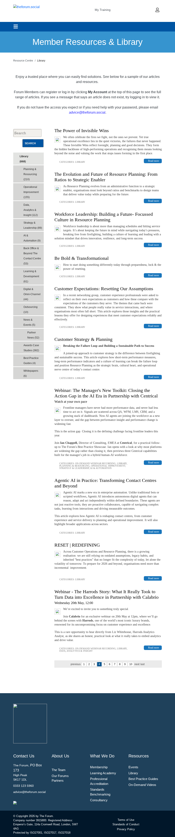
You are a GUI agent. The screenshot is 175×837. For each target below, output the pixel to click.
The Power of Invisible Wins (81, 130)
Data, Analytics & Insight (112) (30, 210)
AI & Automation (101, 468)
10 (130, 664)
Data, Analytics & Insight (76, 651)
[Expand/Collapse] (37, 155)
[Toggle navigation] (15, 26)
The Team (59, 770)
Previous (76, 664)
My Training (103, 9)
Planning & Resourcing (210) (30, 174)
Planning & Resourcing (74, 465)
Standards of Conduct (125, 824)
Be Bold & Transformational (81, 258)
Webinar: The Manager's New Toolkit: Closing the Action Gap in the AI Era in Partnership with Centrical (106, 393)
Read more (153, 160)
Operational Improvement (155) (31, 192)
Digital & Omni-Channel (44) (32, 294)
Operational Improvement (108, 465)
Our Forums (60, 776)
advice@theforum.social (87, 112)
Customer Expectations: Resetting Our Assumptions (103, 288)
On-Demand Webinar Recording (95, 463)
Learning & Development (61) (31, 276)
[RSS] (41, 155)
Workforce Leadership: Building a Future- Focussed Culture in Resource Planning (103, 216)
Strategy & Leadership (74, 468)
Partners (58, 780)
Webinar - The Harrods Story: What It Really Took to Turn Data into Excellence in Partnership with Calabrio (106, 594)
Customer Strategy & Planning (83, 339)
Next (136, 664)
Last (142, 664)
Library (80, 162)
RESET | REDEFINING (77, 545)
